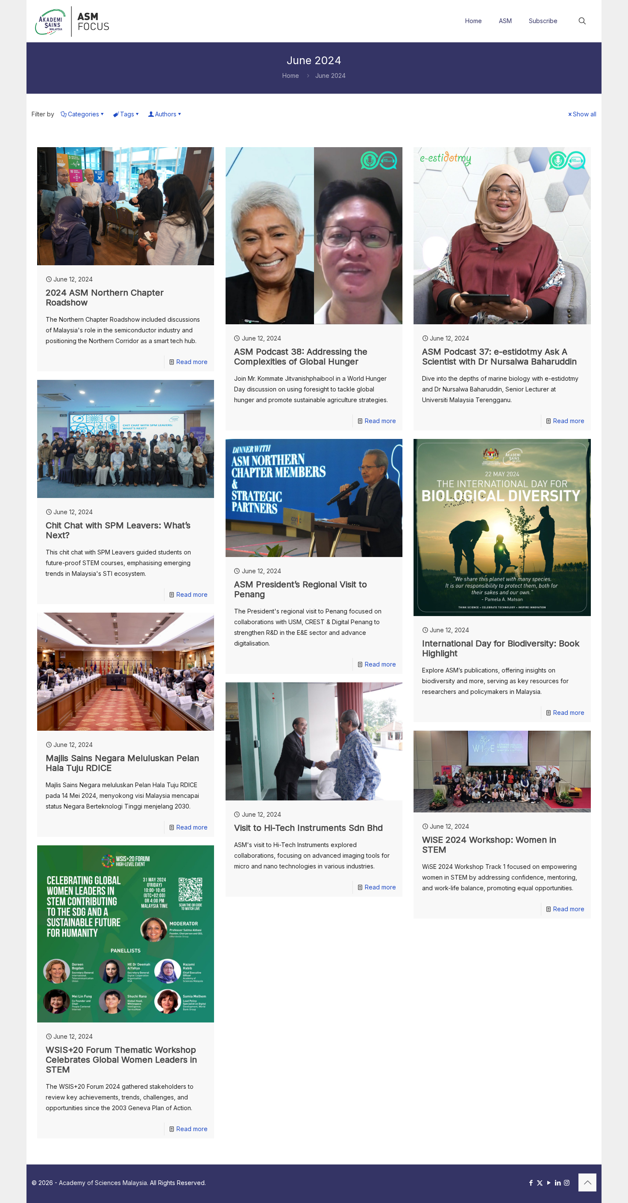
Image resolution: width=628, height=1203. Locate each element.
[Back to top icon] (587, 1182)
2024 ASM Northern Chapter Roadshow (105, 297)
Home (290, 75)
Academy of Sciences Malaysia (103, 1182)
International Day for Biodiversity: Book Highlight (500, 648)
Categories (83, 114)
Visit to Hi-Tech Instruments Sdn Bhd (308, 828)
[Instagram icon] (566, 1183)
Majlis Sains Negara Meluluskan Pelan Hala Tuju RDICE (122, 763)
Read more (192, 361)
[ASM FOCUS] (73, 21)
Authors (165, 114)
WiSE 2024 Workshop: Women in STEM (489, 845)
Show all (584, 114)
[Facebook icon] (531, 1183)
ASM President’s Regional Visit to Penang (300, 589)
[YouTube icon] (549, 1183)
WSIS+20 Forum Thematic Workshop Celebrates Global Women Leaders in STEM (121, 1060)
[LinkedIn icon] (558, 1183)
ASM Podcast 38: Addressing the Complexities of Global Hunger (300, 357)
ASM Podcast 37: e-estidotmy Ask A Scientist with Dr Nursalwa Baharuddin (499, 357)
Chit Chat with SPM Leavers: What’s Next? (118, 530)
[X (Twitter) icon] (540, 1183)
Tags (127, 114)
